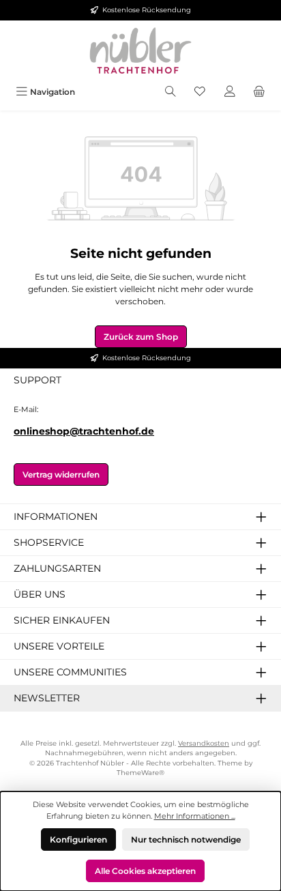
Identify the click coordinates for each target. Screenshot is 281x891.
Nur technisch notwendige (186, 839)
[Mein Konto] (230, 92)
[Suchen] (171, 92)
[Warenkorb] (259, 92)
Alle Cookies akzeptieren (145, 871)
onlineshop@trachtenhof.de (84, 431)
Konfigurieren (78, 839)
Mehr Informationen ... (194, 816)
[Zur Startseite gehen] (140, 50)
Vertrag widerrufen (61, 474)
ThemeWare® (140, 772)
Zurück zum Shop (141, 337)
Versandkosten (203, 743)
